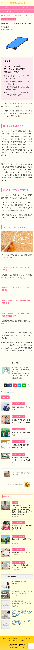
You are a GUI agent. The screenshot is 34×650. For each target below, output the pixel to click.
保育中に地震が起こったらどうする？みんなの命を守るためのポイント (22, 603)
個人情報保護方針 (13, 638)
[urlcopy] (28, 385)
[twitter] (6, 385)
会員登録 (8, 11)
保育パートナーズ (17, 644)
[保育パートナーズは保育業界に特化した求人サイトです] (17, 3)
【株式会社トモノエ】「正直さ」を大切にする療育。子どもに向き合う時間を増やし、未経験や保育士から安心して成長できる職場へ (22, 509)
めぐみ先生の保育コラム (9, 392)
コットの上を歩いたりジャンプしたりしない (17, 77)
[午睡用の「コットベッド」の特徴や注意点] (19, 385)
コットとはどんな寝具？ (13, 66)
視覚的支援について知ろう (21, 552)
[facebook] (10, 385)
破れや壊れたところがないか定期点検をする (17, 88)
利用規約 (5, 638)
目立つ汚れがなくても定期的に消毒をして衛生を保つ (17, 93)
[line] (24, 385)
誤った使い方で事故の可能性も (15, 69)
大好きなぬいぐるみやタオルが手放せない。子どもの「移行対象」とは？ (22, 613)
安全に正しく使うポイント (14, 72)
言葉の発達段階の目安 (19, 581)
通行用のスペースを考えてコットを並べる (17, 82)
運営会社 (15, 640)
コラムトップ (8, 7)
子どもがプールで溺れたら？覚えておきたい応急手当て (21, 460)
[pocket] (15, 385)
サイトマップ (23, 638)
